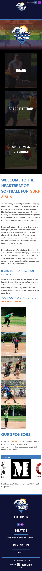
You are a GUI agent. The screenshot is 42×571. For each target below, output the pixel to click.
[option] (21, 469)
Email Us (20, 552)
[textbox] (21, 304)
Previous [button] (4, 468)
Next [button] (37, 468)
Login (21, 567)
